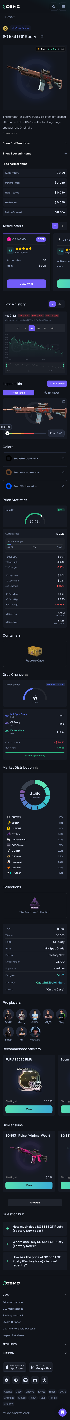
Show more (10, 133)
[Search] (54, 7)
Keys (42, 1397)
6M (38, 328)
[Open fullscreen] (64, 402)
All (52, 328)
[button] (35, 412)
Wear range (18, 392)
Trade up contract (13, 1315)
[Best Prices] (55, 226)
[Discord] (35, 1380)
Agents (8, 1391)
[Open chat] (62, 1412)
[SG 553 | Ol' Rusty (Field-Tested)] (35, 192)
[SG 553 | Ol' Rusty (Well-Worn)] (35, 202)
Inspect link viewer (13, 1335)
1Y (45, 328)
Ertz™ (61, 975)
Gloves (21, 1397)
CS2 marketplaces (13, 1308)
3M (31, 328)
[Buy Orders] (62, 226)
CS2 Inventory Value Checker (19, 1328)
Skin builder (59, 383)
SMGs (62, 1391)
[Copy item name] (42, 36)
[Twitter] (6, 1380)
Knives (41, 1391)
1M (24, 328)
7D (18, 328)
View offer (26, 284)
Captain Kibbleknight (50, 982)
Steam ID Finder (12, 1322)
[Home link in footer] (35, 1283)
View (29, 1109)
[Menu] (63, 7)
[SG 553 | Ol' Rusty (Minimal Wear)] (35, 182)
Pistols (53, 1397)
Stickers (8, 1403)
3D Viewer (53, 392)
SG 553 (60, 935)
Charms (30, 1391)
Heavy (33, 1397)
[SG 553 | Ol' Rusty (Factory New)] (35, 173)
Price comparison (13, 1302)
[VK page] (25, 1380)
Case (19, 1391)
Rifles (61, 928)
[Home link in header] (11, 6)
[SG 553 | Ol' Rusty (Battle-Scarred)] (35, 212)
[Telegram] (16, 1380)
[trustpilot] (44, 1380)
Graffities (9, 1397)
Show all (35, 1202)
